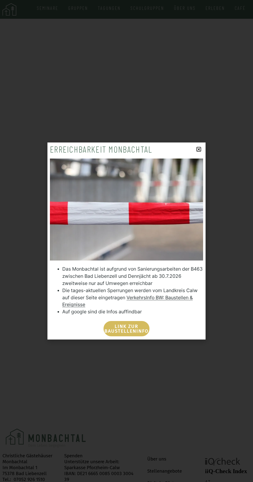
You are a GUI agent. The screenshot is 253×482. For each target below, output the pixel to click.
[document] (126, 241)
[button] (199, 149)
